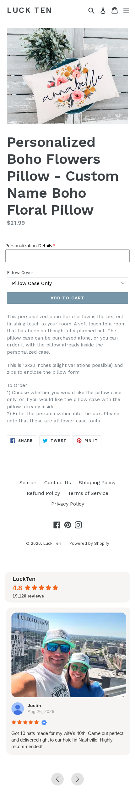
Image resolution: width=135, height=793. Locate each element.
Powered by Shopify (89, 543)
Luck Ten (29, 10)
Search (27, 482)
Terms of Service (88, 493)
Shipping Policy (97, 482)
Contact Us (57, 482)
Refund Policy (43, 493)
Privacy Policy (67, 504)
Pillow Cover (20, 272)
